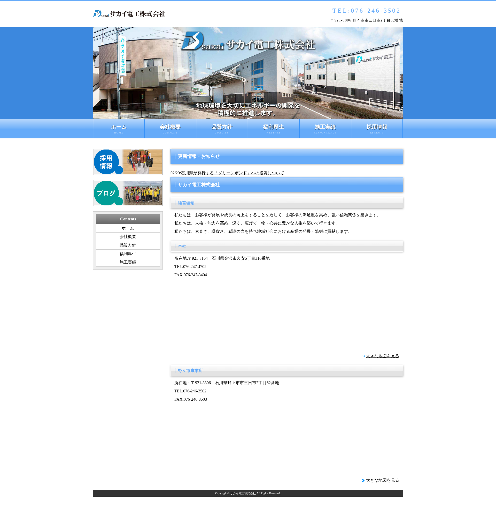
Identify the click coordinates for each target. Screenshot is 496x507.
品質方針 (222, 129)
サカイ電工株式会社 (243, 493)
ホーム (119, 129)
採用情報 (377, 129)
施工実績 (325, 129)
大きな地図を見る (382, 356)
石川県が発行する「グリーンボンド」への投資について (232, 173)
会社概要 (170, 129)
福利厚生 (273, 129)
